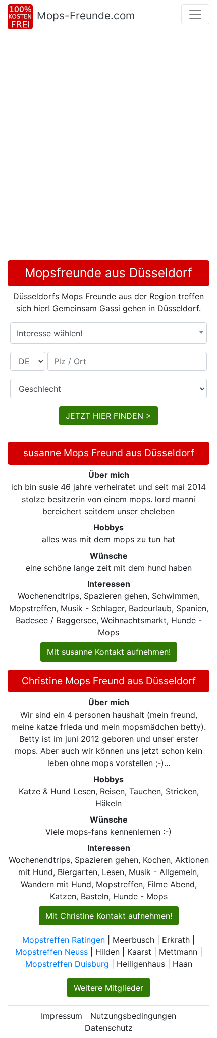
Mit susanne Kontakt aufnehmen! (109, 652)
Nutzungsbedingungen (133, 1016)
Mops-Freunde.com (86, 15)
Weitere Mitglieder (108, 987)
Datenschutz (109, 1028)
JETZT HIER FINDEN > (108, 416)
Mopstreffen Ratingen (63, 940)
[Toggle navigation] (195, 14)
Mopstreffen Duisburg (67, 964)
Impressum (61, 1016)
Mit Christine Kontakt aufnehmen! (108, 916)
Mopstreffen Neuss (51, 952)
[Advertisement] (108, 146)
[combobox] (108, 333)
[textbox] (108, 333)
